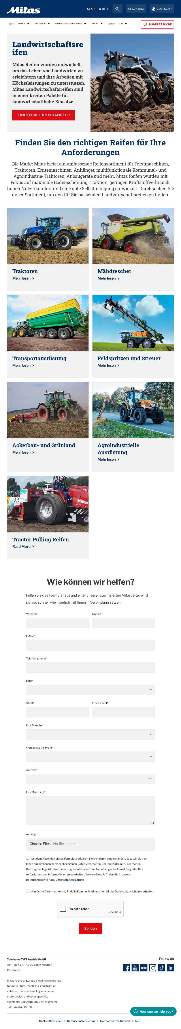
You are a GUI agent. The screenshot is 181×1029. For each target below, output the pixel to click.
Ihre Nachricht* (35, 792)
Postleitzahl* (100, 703)
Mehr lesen (21, 278)
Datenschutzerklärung (70, 879)
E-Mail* (30, 636)
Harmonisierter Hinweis (115, 1021)
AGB (137, 1021)
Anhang (31, 834)
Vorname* (32, 614)
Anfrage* (32, 770)
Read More (21, 547)
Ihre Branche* (34, 725)
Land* (29, 680)
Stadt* (30, 703)
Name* (96, 614)
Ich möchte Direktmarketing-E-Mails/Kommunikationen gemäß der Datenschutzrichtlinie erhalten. (91, 891)
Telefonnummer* (36, 658)
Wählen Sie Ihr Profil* (39, 747)
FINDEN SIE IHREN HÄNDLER (44, 115)
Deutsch (163, 8)
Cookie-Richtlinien (50, 1021)
